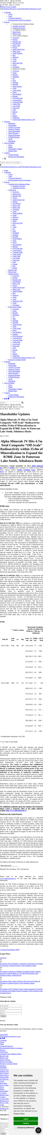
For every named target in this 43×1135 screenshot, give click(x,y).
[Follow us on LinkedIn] (5, 399)
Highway (16, 57)
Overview (16, 38)
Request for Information (16, 157)
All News (3, 958)
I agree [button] (25, 1119)
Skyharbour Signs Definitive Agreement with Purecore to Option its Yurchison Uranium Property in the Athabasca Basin (21, 964)
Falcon (15, 47)
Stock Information (14, 131)
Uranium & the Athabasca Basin (19, 184)
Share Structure (13, 133)
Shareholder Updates (15, 149)
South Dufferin (17, 53)
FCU (2, 472)
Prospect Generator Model (17, 360)
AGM (10, 139)
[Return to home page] (20, 9)
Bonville (15, 84)
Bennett (15, 75)
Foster (15, 73)
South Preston (17, 86)
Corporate (7, 12)
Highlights (11, 123)
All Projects (12, 190)
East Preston (17, 43)
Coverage (3, 1093)
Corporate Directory (15, 18)
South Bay (16, 118)
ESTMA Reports (14, 137)
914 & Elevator (18, 98)
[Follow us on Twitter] (8, 399)
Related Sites (12, 151)
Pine (14, 114)
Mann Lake (16, 51)
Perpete (15, 112)
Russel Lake (17, 32)
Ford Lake (16, 108)
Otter (14, 81)
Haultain (15, 82)
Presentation (12, 125)
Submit (3, 1016)
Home (6, 170)
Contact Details (13, 155)
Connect (7, 153)
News (10, 145)
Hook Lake (16, 45)
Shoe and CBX (18, 63)
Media (10, 147)
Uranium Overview (19, 26)
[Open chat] (38, 1130)
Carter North (17, 90)
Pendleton (16, 77)
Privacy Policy (19, 1113)
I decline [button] (26, 1123)
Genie (14, 59)
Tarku (14, 88)
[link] (19, 1113)
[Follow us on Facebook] (6, 399)
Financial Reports (14, 135)
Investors (7, 121)
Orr (14, 79)
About (10, 14)
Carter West (16, 104)
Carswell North (18, 102)
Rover (15, 92)
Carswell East (17, 100)
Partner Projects (13, 274)
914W (15, 65)
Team (10, 16)
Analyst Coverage (14, 127)
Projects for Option (6, 1062)
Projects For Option (14, 307)
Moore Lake (17, 34)
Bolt (14, 55)
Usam (14, 61)
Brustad (15, 96)
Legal (2, 1105)
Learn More (4, 1034)
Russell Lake (17, 42)
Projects (6, 22)
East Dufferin (17, 94)
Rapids (15, 116)
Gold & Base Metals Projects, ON (24, 119)
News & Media (9, 143)
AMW (11, 468)
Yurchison (16, 67)
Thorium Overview (19, 28)
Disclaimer (11, 141)
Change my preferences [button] (25, 1127)
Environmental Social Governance (19, 20)
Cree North (16, 106)
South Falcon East (19, 49)
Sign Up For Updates (9, 7)
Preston (15, 40)
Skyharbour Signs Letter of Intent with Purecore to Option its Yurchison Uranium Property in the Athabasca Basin (20, 982)
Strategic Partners (14, 129)
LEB (14, 110)
